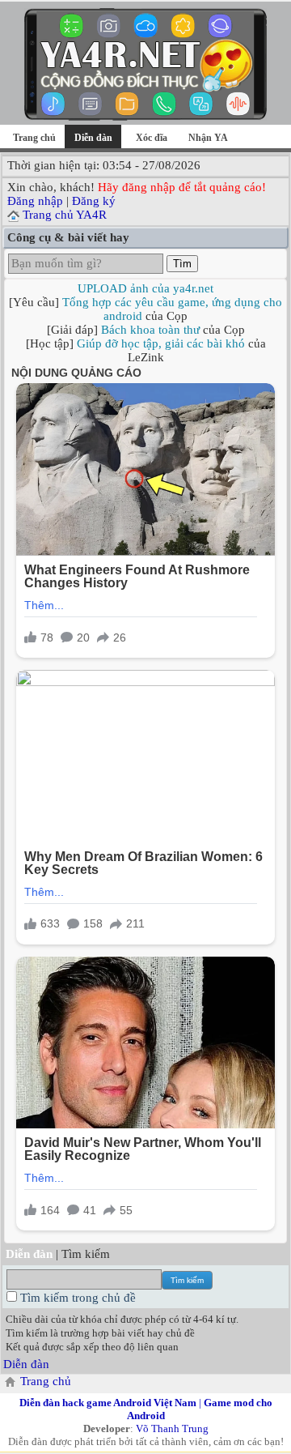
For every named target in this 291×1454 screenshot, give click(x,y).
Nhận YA (208, 137)
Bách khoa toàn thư (150, 329)
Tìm (182, 264)
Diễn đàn (26, 1364)
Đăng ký (94, 200)
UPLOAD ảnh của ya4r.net (145, 288)
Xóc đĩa (151, 137)
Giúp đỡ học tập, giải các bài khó (161, 343)
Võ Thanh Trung (172, 1428)
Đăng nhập (35, 200)
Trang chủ (34, 137)
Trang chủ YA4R (65, 214)
